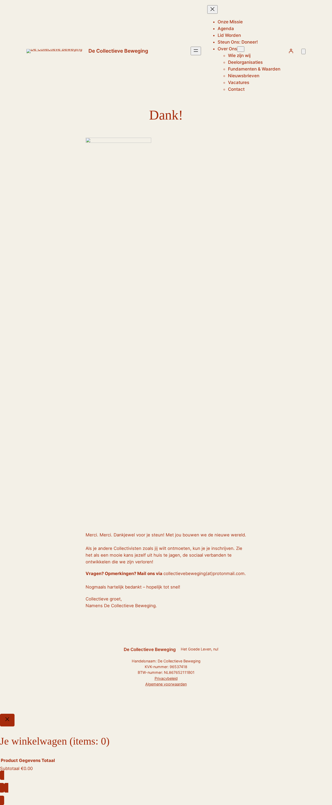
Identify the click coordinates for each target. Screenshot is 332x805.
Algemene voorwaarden (166, 684)
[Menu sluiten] (212, 9)
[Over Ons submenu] (240, 49)
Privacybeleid (166, 678)
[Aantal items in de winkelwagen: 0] (303, 51)
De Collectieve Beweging (118, 51)
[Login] (290, 51)
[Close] (7, 720)
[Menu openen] (196, 51)
